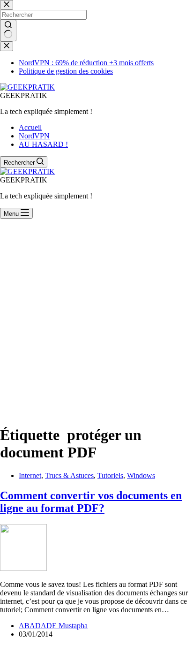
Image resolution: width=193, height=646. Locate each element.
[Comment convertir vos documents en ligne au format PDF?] (23, 568)
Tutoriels (110, 475)
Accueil (30, 127)
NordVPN (34, 136)
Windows (141, 475)
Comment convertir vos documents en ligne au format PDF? (91, 501)
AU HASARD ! (43, 144)
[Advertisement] (96, 320)
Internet (30, 475)
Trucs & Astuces (69, 475)
